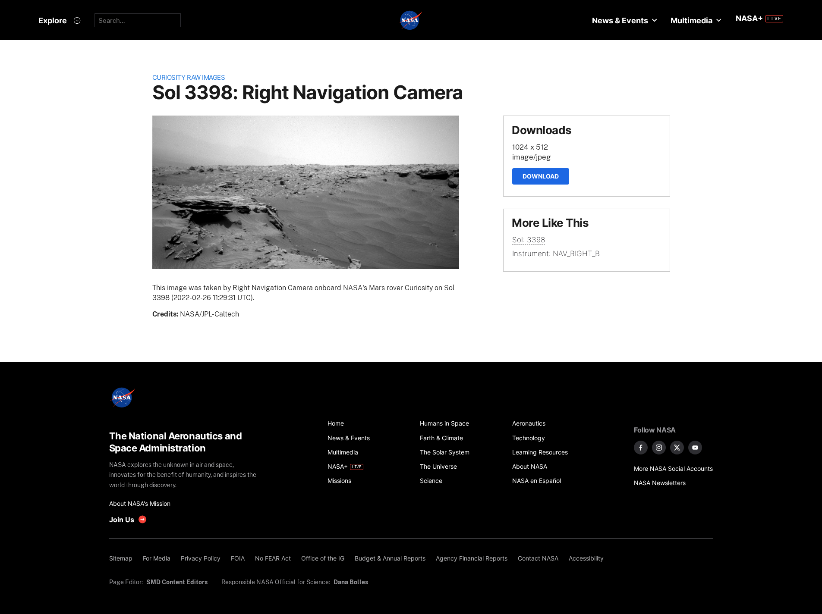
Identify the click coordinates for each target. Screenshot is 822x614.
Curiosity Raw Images (188, 77)
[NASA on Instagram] (659, 447)
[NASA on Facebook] (641, 447)
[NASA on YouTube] (695, 447)
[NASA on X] (677, 447)
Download (541, 176)
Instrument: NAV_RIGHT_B (556, 253)
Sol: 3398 (528, 239)
